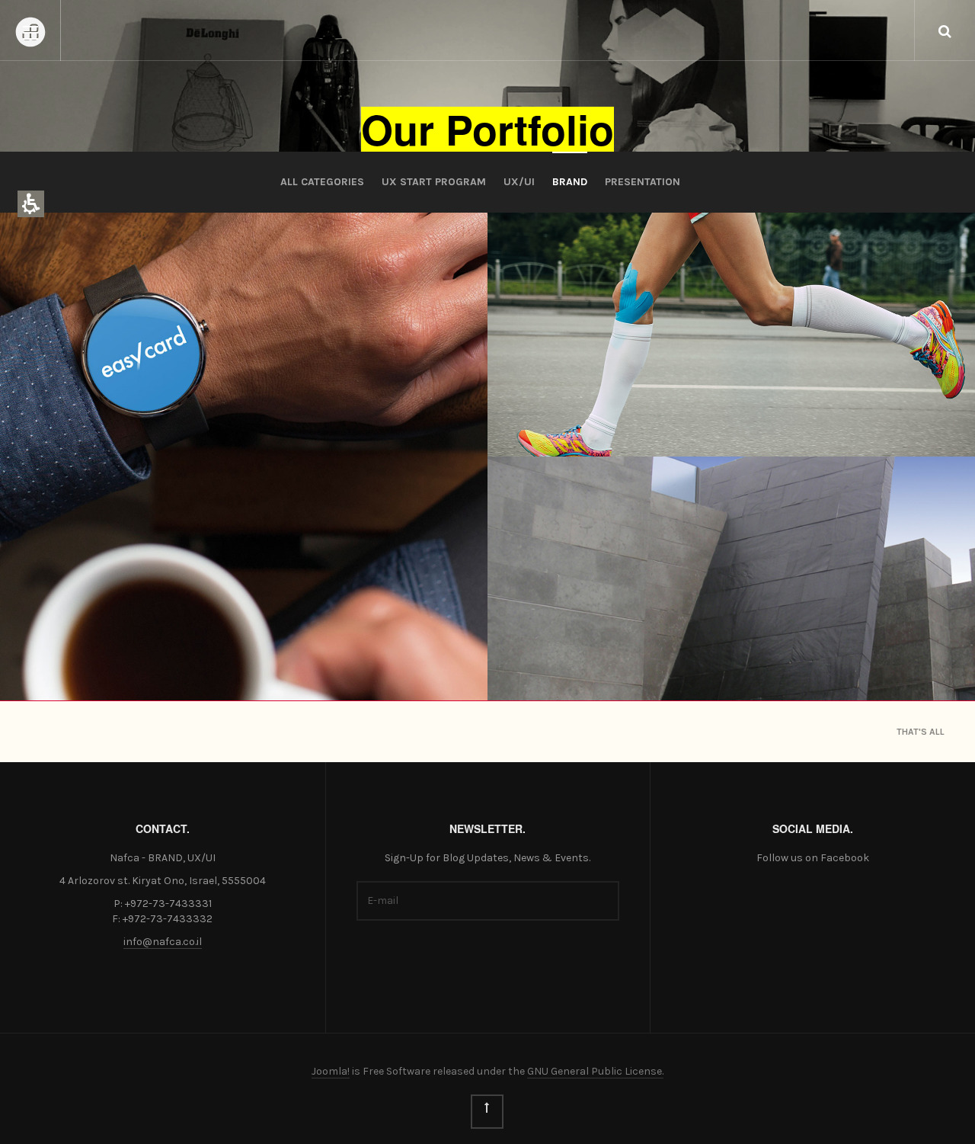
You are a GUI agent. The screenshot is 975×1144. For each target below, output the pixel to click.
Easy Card (73, 659)
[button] (944, 30)
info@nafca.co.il (162, 941)
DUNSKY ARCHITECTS (599, 659)
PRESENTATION (642, 181)
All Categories (322, 181)
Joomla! (331, 1071)
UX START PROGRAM (434, 181)
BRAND (569, 181)
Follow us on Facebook (812, 857)
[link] (487, 1111)
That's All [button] (921, 731)
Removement (571, 415)
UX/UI (519, 181)
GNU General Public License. (595, 1071)
